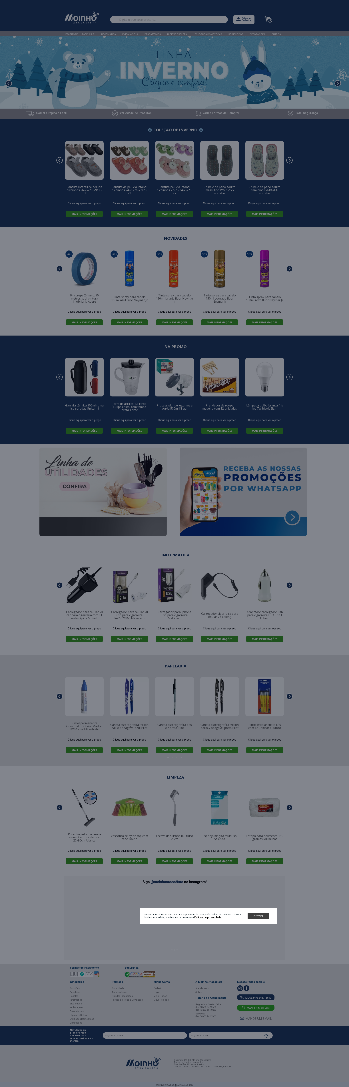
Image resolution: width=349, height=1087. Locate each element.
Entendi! (258, 916)
